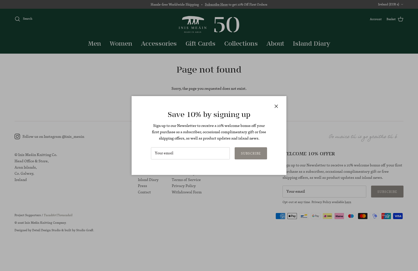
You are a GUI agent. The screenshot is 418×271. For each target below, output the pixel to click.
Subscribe (251, 153)
